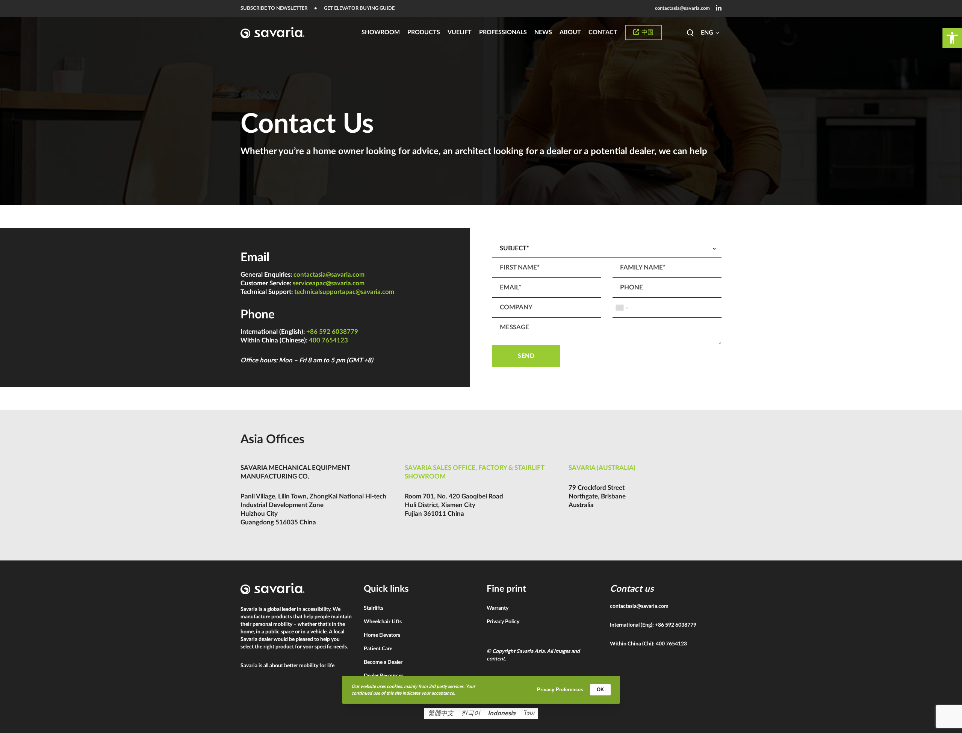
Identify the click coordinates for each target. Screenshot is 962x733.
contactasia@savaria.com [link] (682, 8)
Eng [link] (707, 33)
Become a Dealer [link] (383, 662)
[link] (952, 38)
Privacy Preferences (560, 689)
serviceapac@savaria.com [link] (329, 283)
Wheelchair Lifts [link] (383, 621)
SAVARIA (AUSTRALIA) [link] (602, 468)
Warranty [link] (497, 608)
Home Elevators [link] (382, 635)
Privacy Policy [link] (503, 621)
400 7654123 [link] (328, 340)
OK (600, 689)
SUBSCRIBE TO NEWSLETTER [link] (273, 8)
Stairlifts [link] (373, 608)
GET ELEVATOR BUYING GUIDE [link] (359, 8)
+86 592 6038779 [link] (332, 332)
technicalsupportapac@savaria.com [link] (344, 292)
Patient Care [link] (378, 648)
